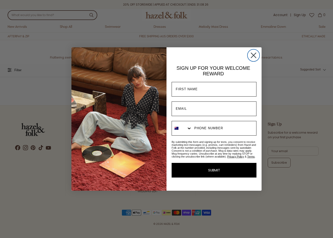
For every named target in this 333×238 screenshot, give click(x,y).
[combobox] (182, 128)
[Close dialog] (253, 55)
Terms (251, 156)
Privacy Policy (235, 156)
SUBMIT (214, 170)
